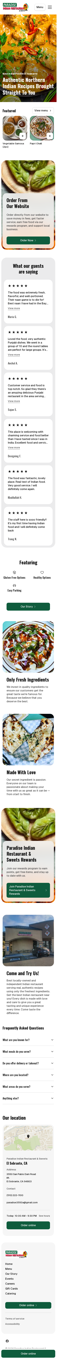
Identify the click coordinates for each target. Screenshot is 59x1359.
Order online (28, 1225)
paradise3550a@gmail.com (22, 1203)
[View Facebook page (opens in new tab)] (7, 1341)
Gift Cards (11, 1288)
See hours (44, 1215)
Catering (10, 1293)
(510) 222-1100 (15, 1196)
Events (9, 1278)
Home (8, 1264)
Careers (10, 1283)
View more (14, 308)
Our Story (11, 1274)
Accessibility (12, 1323)
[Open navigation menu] (50, 7)
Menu (40, 7)
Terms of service (14, 1318)
